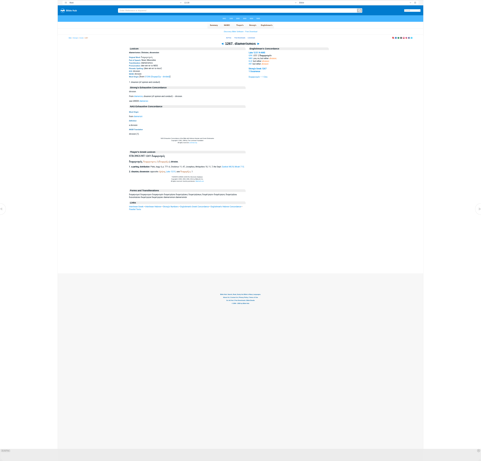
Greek (81, 38)
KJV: (251, 61)
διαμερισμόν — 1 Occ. (258, 77)
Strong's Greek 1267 (257, 68)
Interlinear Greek (136, 206)
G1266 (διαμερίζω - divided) (157, 76)
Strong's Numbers (170, 206)
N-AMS (262, 52)
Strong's (75, 38)
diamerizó (138, 116)
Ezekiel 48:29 (228, 167)
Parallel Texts (135, 209)
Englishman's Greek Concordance (194, 206)
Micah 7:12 (239, 167)
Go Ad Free (5, 451)
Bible (70, 38)
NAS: (251, 58)
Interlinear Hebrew (153, 206)
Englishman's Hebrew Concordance (226, 206)
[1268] (478, 214)
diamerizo (138, 96)
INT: (250, 64)
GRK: (251, 55)
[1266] (3, 214)
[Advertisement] (240, 258)
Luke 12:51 (171, 171)
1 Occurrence (254, 71)
